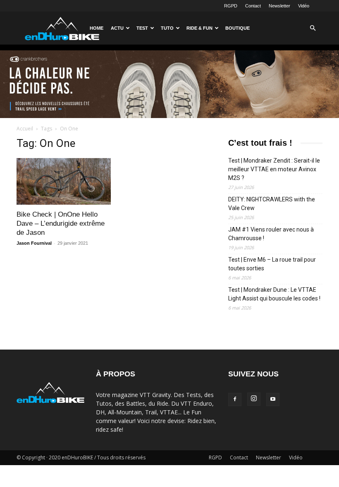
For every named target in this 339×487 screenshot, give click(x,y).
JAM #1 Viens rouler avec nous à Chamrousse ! (271, 233)
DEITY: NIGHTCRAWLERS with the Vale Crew (271, 203)
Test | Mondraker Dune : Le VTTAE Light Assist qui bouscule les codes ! (274, 294)
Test (142, 28)
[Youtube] (272, 399)
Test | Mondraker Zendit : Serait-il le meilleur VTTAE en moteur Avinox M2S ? (274, 169)
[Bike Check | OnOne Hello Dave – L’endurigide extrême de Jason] (64, 181)
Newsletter (279, 5)
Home (96, 28)
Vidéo (303, 5)
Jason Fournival (34, 243)
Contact (253, 5)
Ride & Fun (199, 28)
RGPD (230, 5)
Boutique (237, 28)
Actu (117, 28)
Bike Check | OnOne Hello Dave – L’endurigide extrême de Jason (61, 223)
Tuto (167, 28)
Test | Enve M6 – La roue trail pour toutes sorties (272, 264)
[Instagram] (253, 399)
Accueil (25, 128)
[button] (312, 28)
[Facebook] (234, 399)
